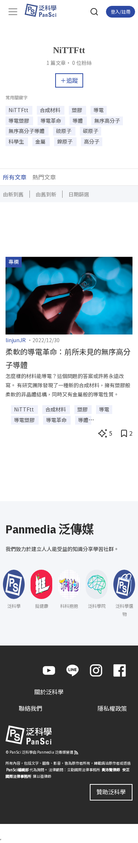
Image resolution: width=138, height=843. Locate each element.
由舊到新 (46, 194)
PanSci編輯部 (17, 769)
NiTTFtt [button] (18, 110)
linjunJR (16, 340)
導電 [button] (98, 110)
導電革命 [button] (51, 120)
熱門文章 (44, 177)
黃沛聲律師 (111, 769)
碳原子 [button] (90, 130)
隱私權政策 (112, 708)
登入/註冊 (120, 11)
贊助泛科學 (111, 791)
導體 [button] (78, 120)
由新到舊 (13, 194)
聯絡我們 (30, 708)
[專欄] (69, 294)
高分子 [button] (91, 141)
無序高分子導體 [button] (27, 130)
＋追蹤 (69, 80)
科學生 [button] (16, 141)
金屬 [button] (41, 141)
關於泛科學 (49, 691)
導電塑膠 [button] (19, 120)
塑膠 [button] (77, 110)
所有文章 (14, 177)
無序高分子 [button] (107, 120)
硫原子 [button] (64, 130)
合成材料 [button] (50, 110)
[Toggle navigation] (13, 12)
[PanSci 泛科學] (44, 10)
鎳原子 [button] (65, 141)
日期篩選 (78, 194)
